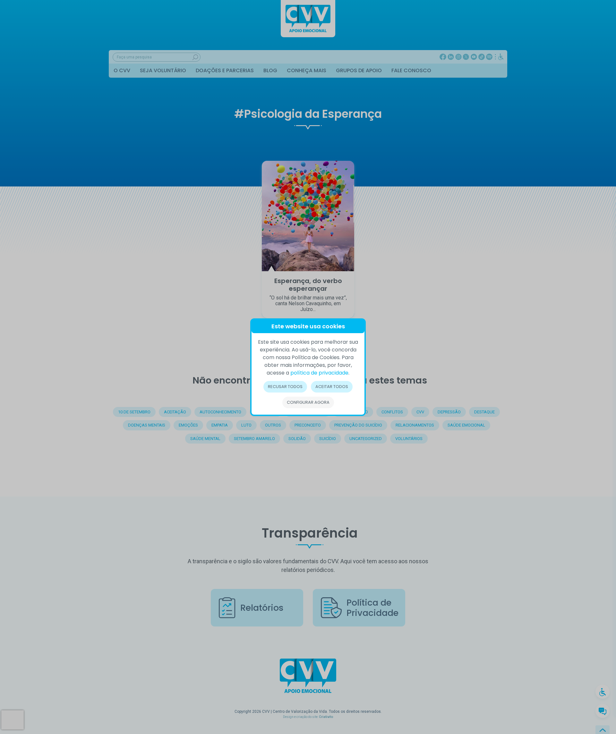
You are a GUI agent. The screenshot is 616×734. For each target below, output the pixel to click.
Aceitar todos (331, 387)
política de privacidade (319, 372)
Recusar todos (285, 387)
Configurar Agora (308, 402)
